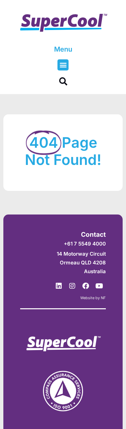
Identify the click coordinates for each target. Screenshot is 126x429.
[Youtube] (99, 286)
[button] (63, 64)
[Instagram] (72, 286)
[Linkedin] (59, 286)
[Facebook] (85, 286)
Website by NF (93, 297)
